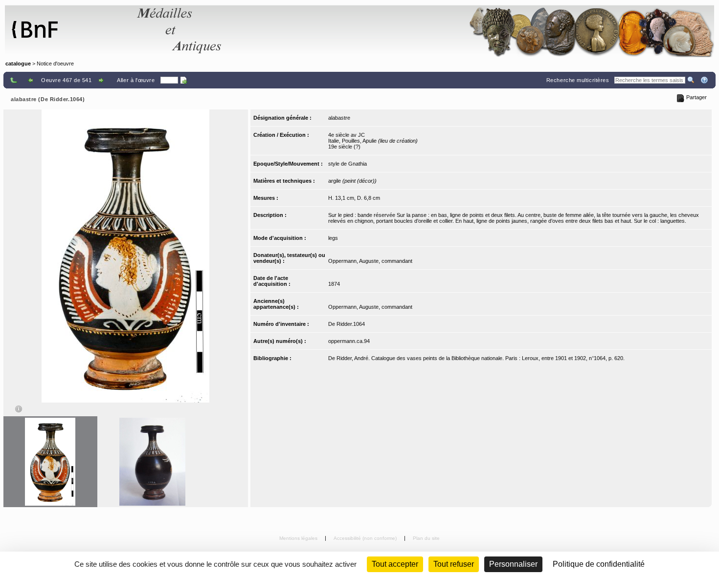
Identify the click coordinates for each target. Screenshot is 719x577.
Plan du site (426, 538)
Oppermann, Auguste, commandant (370, 261)
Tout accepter (395, 564)
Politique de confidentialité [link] (599, 564)
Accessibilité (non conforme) (366, 538)
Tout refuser (453, 564)
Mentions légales (299, 538)
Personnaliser (513, 564)
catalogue (18, 63)
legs (333, 238)
